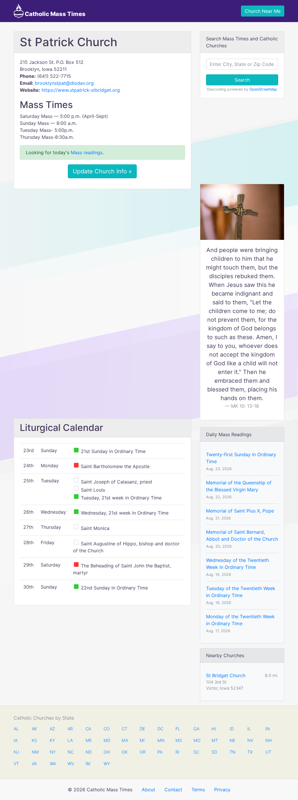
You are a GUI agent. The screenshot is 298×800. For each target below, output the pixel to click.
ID (232, 728)
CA (88, 728)
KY (52, 740)
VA (34, 763)
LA (70, 740)
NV (250, 740)
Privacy (222, 789)
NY (53, 751)
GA (196, 728)
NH (268, 740)
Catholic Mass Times (55, 13)
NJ (16, 751)
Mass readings (86, 152)
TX (250, 751)
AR (70, 728)
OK (124, 751)
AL (16, 728)
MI (142, 740)
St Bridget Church (225, 675)
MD (106, 740)
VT (16, 763)
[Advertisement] (102, 236)
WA (53, 763)
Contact (173, 789)
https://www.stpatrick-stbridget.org (81, 90)
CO (106, 728)
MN (160, 740)
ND (88, 751)
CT (124, 728)
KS (34, 740)
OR (143, 751)
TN (232, 751)
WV (70, 763)
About (148, 789)
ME (88, 740)
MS (178, 740)
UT (268, 751)
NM (35, 751)
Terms (198, 789)
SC (196, 751)
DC (160, 728)
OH (106, 751)
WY (106, 763)
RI (177, 751)
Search (242, 80)
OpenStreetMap (263, 89)
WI (88, 763)
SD (214, 751)
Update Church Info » (102, 171)
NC (70, 751)
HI (214, 728)
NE (232, 740)
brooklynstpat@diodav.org (64, 83)
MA (124, 740)
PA (159, 751)
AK (34, 728)
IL (249, 728)
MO (196, 740)
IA (15, 740)
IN (267, 728)
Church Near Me (263, 11)
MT (214, 740)
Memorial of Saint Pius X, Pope (240, 511)
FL (177, 728)
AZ (52, 728)
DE (142, 728)
